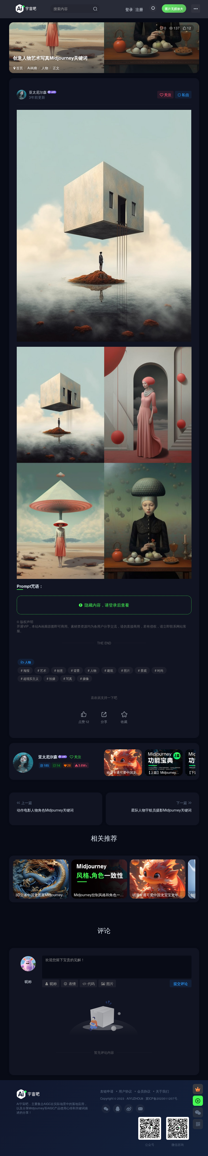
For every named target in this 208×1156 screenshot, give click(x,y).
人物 (45, 67)
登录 (129, 9)
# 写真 (67, 678)
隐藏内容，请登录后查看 (105, 605)
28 (69, 765)
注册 (139, 9)
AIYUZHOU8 (135, 1098)
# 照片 (125, 670)
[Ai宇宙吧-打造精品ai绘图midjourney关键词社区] (28, 1093)
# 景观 (142, 670)
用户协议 (125, 1091)
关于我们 (162, 1091)
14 (58, 765)
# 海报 (25, 670)
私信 (185, 94)
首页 (19, 67)
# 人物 (92, 670)
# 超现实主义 (30, 678)
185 (46, 765)
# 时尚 (159, 670)
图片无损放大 (174, 8)
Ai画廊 (32, 67)
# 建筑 (109, 670)
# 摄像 (84, 678)
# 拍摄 (51, 678)
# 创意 (58, 670)
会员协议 (143, 1091)
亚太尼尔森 (38, 92)
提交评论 (181, 983)
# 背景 (75, 670)
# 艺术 (42, 670)
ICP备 (153, 1098)
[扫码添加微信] (198, 1112)
